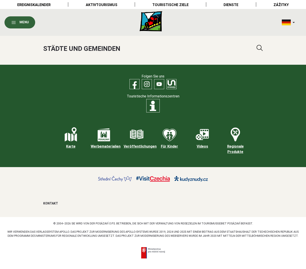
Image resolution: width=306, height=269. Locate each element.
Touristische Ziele (170, 5)
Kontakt (50, 203)
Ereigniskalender (34, 5)
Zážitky (281, 5)
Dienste (231, 5)
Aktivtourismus (101, 5)
